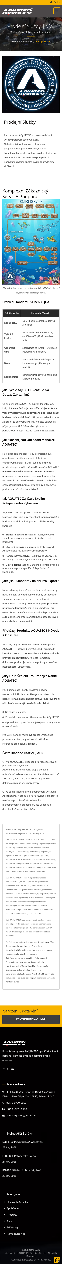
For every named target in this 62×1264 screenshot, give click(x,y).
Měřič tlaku (26, 950)
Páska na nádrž (40, 958)
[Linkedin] (12, 1069)
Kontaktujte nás (12, 982)
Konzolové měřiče (13, 950)
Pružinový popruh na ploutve (18, 962)
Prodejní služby (42, 42)
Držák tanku (11, 970)
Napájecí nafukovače (14, 954)
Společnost (26, 42)
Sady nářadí (11, 978)
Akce (9, 1221)
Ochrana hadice (23, 970)
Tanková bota (42, 966)
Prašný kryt (35, 970)
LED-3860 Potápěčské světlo (19, 1156)
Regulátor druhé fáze (14, 946)
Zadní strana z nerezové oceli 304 (20, 958)
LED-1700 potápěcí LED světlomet (22, 1141)
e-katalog (12, 1227)
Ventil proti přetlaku (14, 974)
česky (57, 2)
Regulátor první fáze (46, 942)
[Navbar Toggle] (56, 10)
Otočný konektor (28, 966)
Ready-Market (44, 1260)
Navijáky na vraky (13, 966)
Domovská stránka (17, 1202)
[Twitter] (8, 1069)
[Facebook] (4, 1069)
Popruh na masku (37, 978)
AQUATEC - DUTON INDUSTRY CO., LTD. (26, 1253)
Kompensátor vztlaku (33, 946)
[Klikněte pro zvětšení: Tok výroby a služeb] (31, 242)
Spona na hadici (38, 962)
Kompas (35, 950)
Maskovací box (23, 978)
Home (15, 42)
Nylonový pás (48, 974)
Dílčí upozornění (31, 954)
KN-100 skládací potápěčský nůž (21, 1170)
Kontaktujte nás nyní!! (31, 1019)
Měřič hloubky (46, 950)
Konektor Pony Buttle (32, 974)
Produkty (12, 1215)
